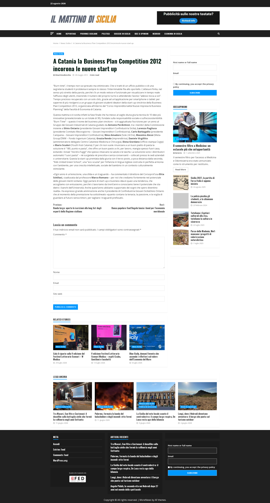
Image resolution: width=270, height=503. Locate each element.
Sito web (57, 293)
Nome (56, 272)
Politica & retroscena (147, 407)
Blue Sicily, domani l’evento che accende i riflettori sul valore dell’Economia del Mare (147, 337)
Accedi (56, 444)
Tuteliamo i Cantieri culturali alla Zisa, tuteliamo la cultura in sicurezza (181, 219)
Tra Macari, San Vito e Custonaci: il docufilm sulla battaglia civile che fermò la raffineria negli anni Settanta (72, 396)
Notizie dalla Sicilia (63, 407)
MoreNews (145, 499)
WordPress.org (60, 460)
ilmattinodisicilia (63, 75)
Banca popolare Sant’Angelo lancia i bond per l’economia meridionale (138, 208)
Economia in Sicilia (173, 33)
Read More (180, 169)
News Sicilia (58, 54)
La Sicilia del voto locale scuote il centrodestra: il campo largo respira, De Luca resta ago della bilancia (155, 396)
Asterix (178, 153)
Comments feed (60, 455)
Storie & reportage (188, 407)
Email (56, 283)
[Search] (219, 33)
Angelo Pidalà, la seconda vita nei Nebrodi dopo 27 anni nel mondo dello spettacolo (134, 487)
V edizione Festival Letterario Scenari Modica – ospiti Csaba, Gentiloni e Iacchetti (109, 337)
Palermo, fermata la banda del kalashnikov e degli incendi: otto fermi (114, 396)
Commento (60, 234)
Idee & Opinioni (141, 33)
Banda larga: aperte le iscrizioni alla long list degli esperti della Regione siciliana (77, 208)
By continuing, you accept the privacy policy (193, 85)
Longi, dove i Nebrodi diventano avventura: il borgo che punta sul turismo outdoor (197, 396)
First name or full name (185, 62)
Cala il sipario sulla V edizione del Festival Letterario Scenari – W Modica (70, 337)
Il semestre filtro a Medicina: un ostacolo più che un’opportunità (195, 127)
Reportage (71, 33)
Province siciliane (88, 33)
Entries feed (59, 449)
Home (59, 33)
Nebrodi (156, 33)
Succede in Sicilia (122, 33)
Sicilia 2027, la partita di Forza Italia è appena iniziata (181, 182)
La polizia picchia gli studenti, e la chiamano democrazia (181, 200)
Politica (106, 33)
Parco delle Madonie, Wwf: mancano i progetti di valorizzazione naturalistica (181, 237)
